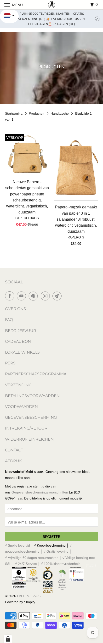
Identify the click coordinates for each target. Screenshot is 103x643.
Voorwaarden (21, 406)
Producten (37, 113)
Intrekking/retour (26, 428)
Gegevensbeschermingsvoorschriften (39, 492)
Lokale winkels (22, 352)
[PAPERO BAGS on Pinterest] (34, 295)
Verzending (18, 385)
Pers (10, 363)
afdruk (13, 461)
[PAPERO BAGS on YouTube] (22, 295)
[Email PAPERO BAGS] (57, 295)
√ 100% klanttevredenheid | (61, 564)
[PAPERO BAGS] (51, 4)
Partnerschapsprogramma (35, 374)
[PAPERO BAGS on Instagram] (46, 295)
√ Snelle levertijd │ (19, 545)
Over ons (15, 308)
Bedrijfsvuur (20, 330)
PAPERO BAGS (28, 596)
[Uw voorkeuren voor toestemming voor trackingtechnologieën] (8, 639)
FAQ (9, 319)
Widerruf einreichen (29, 439)
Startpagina (14, 113)
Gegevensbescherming (31, 417)
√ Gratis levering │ (58, 551)
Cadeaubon (18, 341)
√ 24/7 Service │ (28, 564)
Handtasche (60, 113)
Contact (14, 450)
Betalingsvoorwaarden (32, 395)
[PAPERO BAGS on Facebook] (10, 295)
